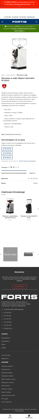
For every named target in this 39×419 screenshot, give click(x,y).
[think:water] (10, 254)
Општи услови (5, 355)
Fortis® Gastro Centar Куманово (27, 161)
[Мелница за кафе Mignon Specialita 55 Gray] (10, 206)
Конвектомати (5, 369)
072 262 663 (7, 325)
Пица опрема (5, 385)
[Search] (37, 22)
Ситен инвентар (6, 402)
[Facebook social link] (9, 167)
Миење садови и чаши (8, 379)
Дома (2, 75)
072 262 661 (7, 315)
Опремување (5, 341)
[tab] (13, 173)
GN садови (4, 398)
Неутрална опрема (7, 376)
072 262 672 (8, 157)
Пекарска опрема (6, 389)
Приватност (5, 358)
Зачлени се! (20, 286)
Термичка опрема (6, 366)
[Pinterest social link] (13, 167)
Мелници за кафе (22, 75)
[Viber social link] (18, 167)
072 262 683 (8, 153)
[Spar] (29, 254)
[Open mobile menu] (2, 22)
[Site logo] (19, 21)
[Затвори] (2, 2)
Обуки (3, 344)
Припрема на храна (7, 382)
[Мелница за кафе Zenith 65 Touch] (29, 206)
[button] (3, 54)
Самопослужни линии (8, 395)
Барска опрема (10, 75)
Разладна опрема (6, 372)
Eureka (10, 220)
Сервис (3, 347)
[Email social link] (11, 167)
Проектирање (5, 338)
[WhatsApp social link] (16, 167)
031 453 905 (8, 148)
